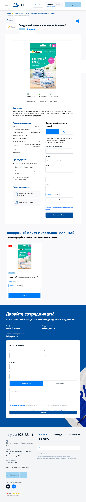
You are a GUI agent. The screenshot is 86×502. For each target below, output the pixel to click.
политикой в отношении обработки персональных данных (49, 410)
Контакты (44, 439)
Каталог (27, 5)
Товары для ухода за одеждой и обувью (37, 13)
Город (47, 184)
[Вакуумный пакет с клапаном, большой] (43, 65)
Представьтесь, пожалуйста (54, 146)
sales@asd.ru (51, 6)
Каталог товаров (18, 13)
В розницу (66, 132)
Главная (9, 13)
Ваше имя (12, 351)
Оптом (52, 132)
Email (47, 165)
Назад (11, 20)
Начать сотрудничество (73, 5)
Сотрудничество (26, 383)
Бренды (58, 434)
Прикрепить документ (39, 405)
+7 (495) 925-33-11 (54, 4)
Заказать (24, 296)
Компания (49, 175)
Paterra (53, 13)
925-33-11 (19, 435)
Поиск (36, 5)
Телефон (48, 156)
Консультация (60, 383)
